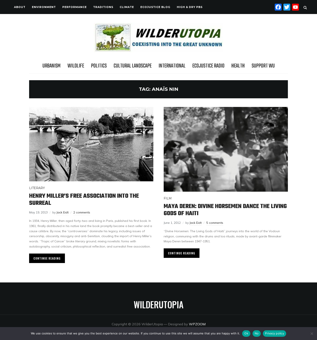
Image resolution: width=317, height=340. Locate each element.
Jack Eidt (62, 212)
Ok (246, 333)
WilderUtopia (159, 304)
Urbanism (51, 66)
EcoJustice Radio (208, 66)
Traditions (103, 7)
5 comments (214, 223)
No (257, 333)
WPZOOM (197, 324)
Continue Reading (47, 258)
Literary (37, 188)
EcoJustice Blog (155, 7)
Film (168, 198)
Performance (74, 7)
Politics (99, 66)
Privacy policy (274, 333)
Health (238, 66)
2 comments (81, 212)
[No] (311, 333)
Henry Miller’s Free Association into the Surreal (84, 199)
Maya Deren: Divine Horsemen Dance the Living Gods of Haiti (225, 210)
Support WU (263, 66)
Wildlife (75, 66)
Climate (127, 7)
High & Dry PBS (189, 7)
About (19, 7)
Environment (44, 7)
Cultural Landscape (133, 66)
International (171, 66)
